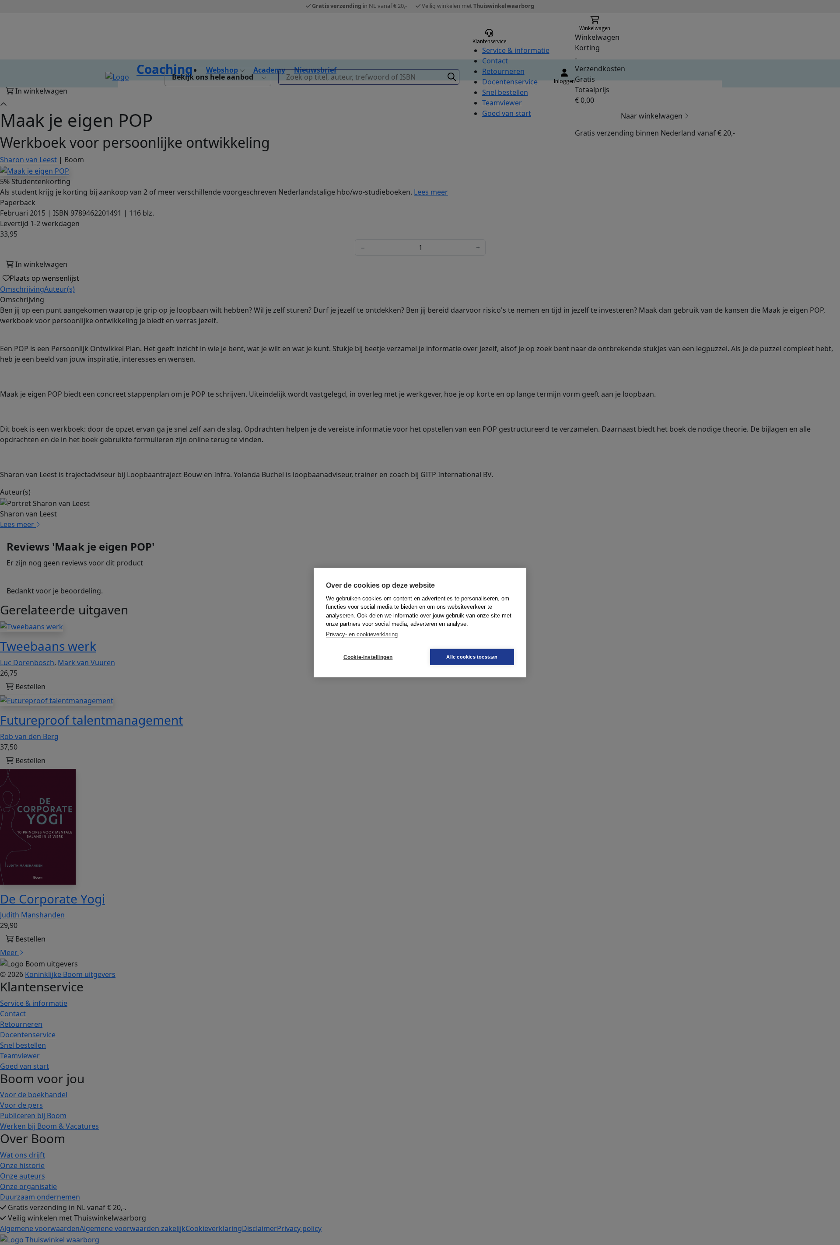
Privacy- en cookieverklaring (362, 634)
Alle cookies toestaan (471, 656)
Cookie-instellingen (368, 657)
